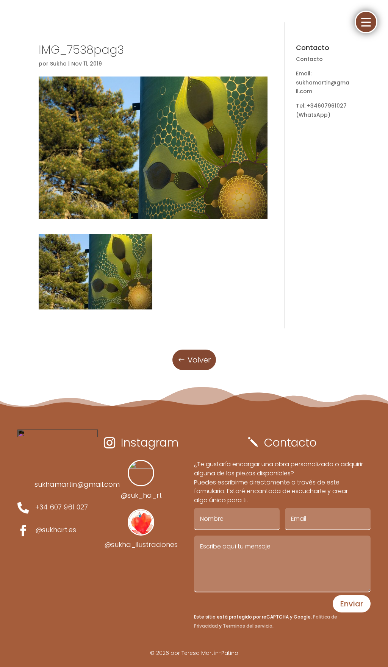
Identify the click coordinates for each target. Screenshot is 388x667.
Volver (199, 360)
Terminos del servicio (247, 626)
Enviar (351, 603)
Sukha (58, 63)
